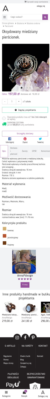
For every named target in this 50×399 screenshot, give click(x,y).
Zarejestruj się (25, 363)
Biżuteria (20, 24)
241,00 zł (27, 321)
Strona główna (8, 23)
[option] (10, 312)
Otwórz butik (25, 356)
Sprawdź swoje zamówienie (37, 2)
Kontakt (40, 356)
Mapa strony (8, 363)
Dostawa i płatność (13, 151)
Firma (25, 285)
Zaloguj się (43, 396)
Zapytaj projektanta (27, 110)
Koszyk (24, 396)
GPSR (34, 151)
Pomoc (6, 360)
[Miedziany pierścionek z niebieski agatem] (30, 307)
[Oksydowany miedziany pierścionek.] (25, 67)
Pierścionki (9, 26)
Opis (4, 151)
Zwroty (25, 151)
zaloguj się (41, 6)
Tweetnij (40, 142)
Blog (22, 360)
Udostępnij (10, 142)
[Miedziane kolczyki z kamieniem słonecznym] (10, 307)
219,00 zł (7, 321)
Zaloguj (23, 367)
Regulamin (7, 356)
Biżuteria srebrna (33, 24)
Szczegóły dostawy (25, 134)
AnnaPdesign (7, 318)
